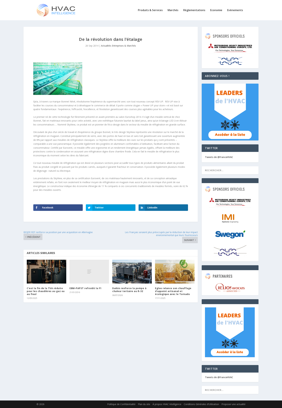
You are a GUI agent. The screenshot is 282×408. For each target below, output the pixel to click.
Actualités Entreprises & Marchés (118, 45)
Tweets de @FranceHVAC (219, 157)
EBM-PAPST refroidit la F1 (86, 288)
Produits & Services (150, 10)
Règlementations (194, 10)
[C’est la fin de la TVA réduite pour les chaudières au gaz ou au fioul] (46, 271)
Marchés (173, 10)
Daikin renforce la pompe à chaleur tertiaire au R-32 (129, 290)
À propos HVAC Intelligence (167, 404)
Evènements (235, 10)
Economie (216, 10)
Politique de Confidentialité (121, 404)
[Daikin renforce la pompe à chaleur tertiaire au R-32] (132, 271)
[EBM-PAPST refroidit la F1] (89, 271)
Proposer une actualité (233, 404)
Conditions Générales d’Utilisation (201, 404)
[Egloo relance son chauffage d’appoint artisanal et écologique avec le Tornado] (175, 271)
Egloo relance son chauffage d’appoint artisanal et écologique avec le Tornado (173, 291)
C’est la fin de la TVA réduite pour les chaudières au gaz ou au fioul (46, 291)
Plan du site (144, 404)
